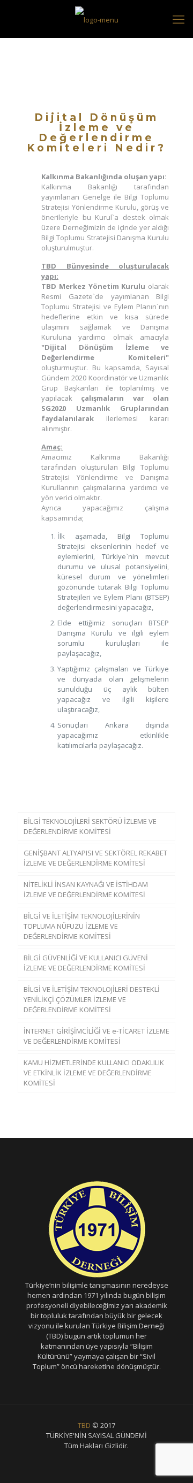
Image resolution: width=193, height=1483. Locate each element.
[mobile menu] (178, 19)
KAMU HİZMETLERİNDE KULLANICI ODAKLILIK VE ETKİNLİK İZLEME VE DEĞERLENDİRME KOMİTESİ (94, 1073)
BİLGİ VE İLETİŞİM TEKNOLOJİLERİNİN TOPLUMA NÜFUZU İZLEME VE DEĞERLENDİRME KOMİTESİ (82, 926)
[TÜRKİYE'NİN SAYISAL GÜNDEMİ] (96, 18)
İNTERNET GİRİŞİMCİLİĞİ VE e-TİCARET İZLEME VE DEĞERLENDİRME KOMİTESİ (96, 1036)
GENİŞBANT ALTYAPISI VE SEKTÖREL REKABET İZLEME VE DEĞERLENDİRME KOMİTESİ (95, 858)
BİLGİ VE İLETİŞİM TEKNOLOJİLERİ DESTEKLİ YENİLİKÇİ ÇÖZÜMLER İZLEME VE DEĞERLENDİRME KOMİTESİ (92, 999)
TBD (84, 1425)
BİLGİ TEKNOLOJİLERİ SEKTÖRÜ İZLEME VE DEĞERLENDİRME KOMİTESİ (90, 826)
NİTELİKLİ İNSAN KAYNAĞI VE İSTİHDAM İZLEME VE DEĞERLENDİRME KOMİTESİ (86, 889)
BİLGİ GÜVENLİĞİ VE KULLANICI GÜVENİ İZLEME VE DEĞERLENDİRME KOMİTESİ (86, 963)
